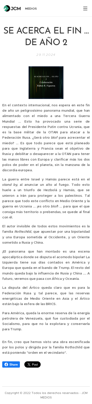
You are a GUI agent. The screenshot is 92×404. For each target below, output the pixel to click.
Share (13, 364)
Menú (85, 8)
